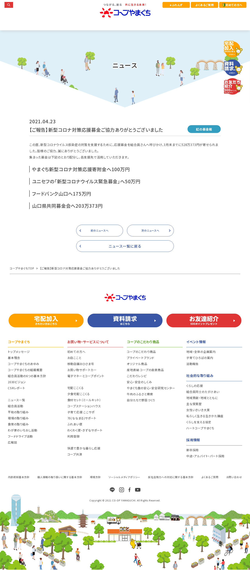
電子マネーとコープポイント (85, 376)
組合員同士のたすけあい (203, 392)
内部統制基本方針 (18, 477)
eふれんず (176, 5)
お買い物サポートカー (82, 370)
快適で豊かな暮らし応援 (83, 448)
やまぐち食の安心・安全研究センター (151, 388)
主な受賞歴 (194, 404)
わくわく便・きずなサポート (85, 430)
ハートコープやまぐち (200, 428)
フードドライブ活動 (20, 436)
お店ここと (74, 358)
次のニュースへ (150, 230)
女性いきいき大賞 (198, 410)
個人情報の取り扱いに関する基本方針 (59, 477)
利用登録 (73, 436)
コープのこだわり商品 (141, 352)
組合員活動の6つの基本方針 (27, 376)
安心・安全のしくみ (139, 382)
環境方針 (95, 477)
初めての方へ (234, 5)
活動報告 (192, 364)
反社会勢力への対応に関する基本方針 (171, 477)
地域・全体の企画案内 (201, 352)
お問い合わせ (234, 477)
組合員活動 (15, 406)
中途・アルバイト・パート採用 (205, 456)
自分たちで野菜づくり (141, 400)
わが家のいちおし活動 (22, 430)
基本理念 (14, 358)
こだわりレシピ (137, 376)
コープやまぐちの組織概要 (25, 370)
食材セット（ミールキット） (84, 400)
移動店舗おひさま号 (80, 364)
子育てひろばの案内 (199, 358)
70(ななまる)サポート (81, 418)
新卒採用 (192, 450)
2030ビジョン (17, 382)
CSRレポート (16, 388)
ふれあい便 (74, 424)
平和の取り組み (18, 412)
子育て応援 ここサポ (81, 412)
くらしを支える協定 (198, 422)
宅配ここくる (75, 388)
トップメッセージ (19, 352)
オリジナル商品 (137, 364)
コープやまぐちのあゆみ (23, 364)
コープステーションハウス (84, 406)
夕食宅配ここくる (78, 394)
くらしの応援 (194, 386)
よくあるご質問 (204, 5)
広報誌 (12, 442)
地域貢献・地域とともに (202, 398)
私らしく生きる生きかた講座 (204, 416)
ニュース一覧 (16, 400)
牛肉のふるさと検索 (140, 394)
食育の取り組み (18, 424)
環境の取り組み (18, 418)
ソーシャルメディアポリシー (124, 477)
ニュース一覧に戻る (125, 246)
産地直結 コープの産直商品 (145, 370)
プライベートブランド (140, 358)
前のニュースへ (100, 230)
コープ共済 (74, 454)
